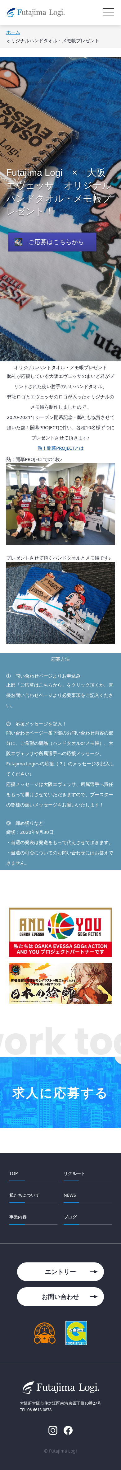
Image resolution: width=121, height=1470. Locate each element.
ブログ (70, 1217)
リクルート (74, 1173)
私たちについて (24, 1195)
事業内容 (18, 1217)
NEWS (70, 1195)
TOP (13, 1173)
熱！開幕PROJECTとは (61, 448)
